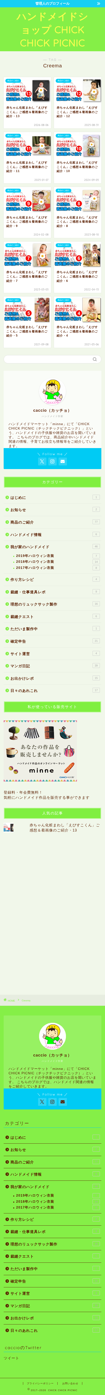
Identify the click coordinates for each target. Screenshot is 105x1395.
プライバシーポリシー (40, 1383)
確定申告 (54, 641)
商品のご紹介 (54, 522)
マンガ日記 (54, 666)
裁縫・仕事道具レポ (53, 592)
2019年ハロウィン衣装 (56, 556)
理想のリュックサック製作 (54, 604)
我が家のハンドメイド (54, 547)
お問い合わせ (70, 1383)
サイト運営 (53, 654)
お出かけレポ (54, 678)
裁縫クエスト (53, 617)
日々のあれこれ (54, 690)
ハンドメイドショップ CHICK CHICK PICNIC (52, 29)
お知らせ (53, 510)
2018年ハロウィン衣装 (57, 562)
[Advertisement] (40, 913)
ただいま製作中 (53, 629)
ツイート (11, 1358)
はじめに (53, 497)
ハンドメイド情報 (53, 535)
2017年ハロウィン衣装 (56, 568)
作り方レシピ (53, 579)
